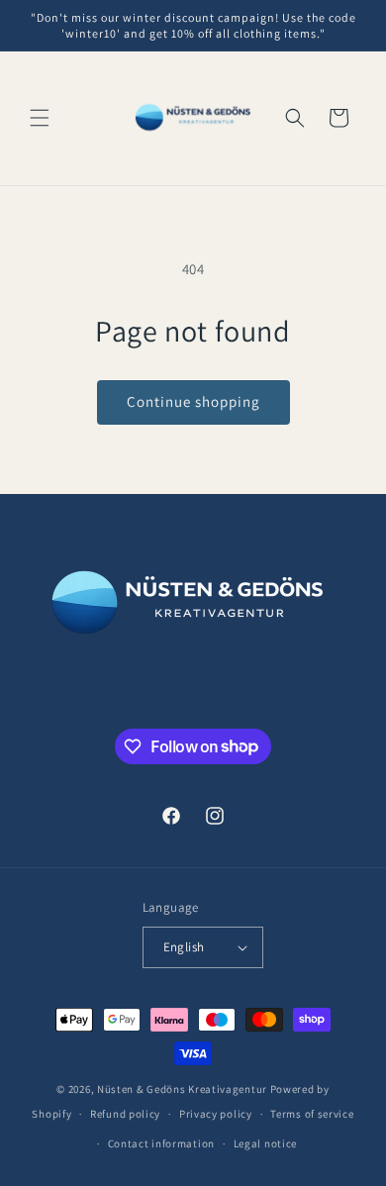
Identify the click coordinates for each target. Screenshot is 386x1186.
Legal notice (265, 1143)
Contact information (161, 1143)
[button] (39, 118)
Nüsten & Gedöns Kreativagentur (182, 1089)
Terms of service (311, 1114)
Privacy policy (215, 1114)
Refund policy (125, 1114)
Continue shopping (193, 401)
